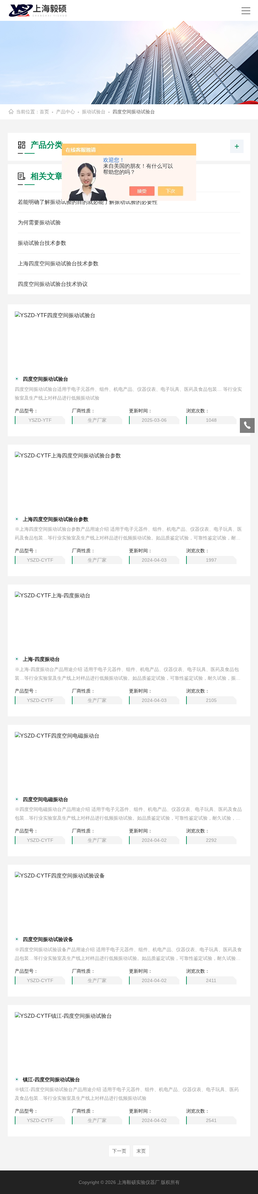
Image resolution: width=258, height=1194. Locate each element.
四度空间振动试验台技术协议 (53, 284)
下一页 (119, 1151)
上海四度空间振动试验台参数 (55, 519)
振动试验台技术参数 (42, 243)
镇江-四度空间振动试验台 (51, 1079)
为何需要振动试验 (39, 222)
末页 (141, 1151)
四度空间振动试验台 (45, 379)
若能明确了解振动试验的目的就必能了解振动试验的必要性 (88, 202)
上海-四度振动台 (41, 659)
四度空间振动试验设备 (48, 939)
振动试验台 (93, 111)
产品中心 (65, 111)
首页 (44, 111)
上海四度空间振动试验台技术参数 (58, 263)
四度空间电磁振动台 (45, 799)
